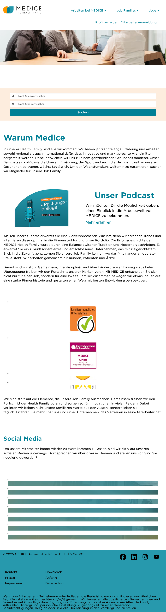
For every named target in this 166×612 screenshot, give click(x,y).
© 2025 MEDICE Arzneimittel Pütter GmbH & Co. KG (43, 554)
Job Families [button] (127, 10)
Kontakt (11, 572)
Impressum (13, 583)
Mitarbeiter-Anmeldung (139, 22)
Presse (10, 577)
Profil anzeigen (106, 22)
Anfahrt (51, 577)
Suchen (83, 112)
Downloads (53, 572)
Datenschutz (55, 583)
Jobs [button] (153, 10)
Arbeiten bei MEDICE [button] (87, 10)
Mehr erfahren (99, 222)
